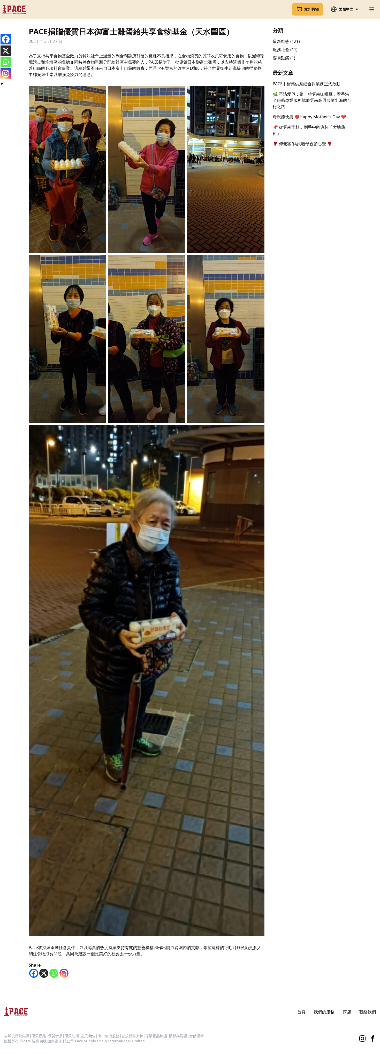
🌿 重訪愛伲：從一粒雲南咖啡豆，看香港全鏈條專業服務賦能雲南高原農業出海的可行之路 (312, 100)
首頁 (301, 1012)
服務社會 (281, 49)
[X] (43, 973)
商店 (347, 1012)
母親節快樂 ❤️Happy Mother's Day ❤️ (309, 117)
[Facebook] (33, 973)
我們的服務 (324, 1012)
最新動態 (281, 41)
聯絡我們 (367, 1012)
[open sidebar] (372, 9)
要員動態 (281, 58)
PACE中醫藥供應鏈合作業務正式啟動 (306, 84)
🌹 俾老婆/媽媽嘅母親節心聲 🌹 (302, 144)
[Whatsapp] (53, 973)
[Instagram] (64, 973)
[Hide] (2, 84)
